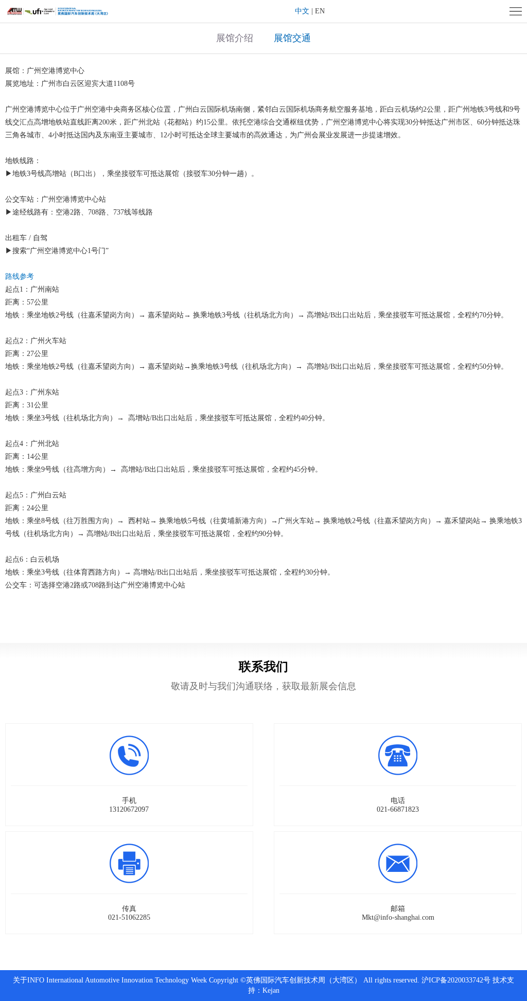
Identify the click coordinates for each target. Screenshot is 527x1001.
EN (320, 11)
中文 (302, 11)
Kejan (270, 990)
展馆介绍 (234, 38)
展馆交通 (292, 38)
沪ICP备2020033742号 (455, 980)
